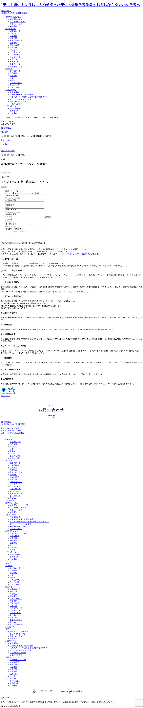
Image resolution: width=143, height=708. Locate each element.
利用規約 (82, 254)
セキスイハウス (16, 62)
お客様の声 (9, 500)
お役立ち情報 (10, 90)
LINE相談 (14, 113)
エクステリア (15, 54)
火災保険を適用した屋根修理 (21, 94)
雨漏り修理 (14, 536)
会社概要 (13, 76)
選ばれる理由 (15, 85)
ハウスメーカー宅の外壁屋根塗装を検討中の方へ (29, 97)
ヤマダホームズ (16, 66)
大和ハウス (14, 59)
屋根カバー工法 (16, 24)
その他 (12, 550)
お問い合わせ (10, 106)
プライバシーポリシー (64, 254)
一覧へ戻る (5, 396)
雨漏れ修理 (14, 45)
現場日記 (13, 547)
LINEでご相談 (16, 431)
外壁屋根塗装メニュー (14, 17)
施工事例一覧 (10, 29)
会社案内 (9, 69)
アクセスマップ (16, 83)
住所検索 (48, 217)
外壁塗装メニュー (12, 503)
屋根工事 (13, 538)
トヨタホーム (15, 64)
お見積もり (14, 111)
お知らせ (13, 545)
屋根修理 (13, 43)
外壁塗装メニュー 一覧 (19, 505)
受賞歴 (12, 80)
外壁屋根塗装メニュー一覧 (20, 19)
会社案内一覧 (15, 71)
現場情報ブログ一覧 (18, 533)
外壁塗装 (13, 26)
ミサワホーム (15, 57)
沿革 (11, 78)
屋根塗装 (13, 38)
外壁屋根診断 (15, 92)
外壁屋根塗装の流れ (18, 101)
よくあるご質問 (16, 104)
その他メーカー (16, 52)
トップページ (10, 437)
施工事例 (9, 461)
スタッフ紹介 (15, 87)
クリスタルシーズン (18, 22)
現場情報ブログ (11, 531)
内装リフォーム (16, 50)
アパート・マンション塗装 (20, 99)
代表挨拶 (13, 73)
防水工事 (13, 47)
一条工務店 (14, 33)
